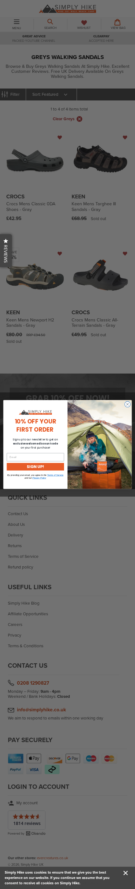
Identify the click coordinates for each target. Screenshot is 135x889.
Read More (90, 883)
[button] (6, 250)
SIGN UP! (35, 466)
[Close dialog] (127, 404)
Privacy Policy (39, 478)
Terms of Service (55, 475)
